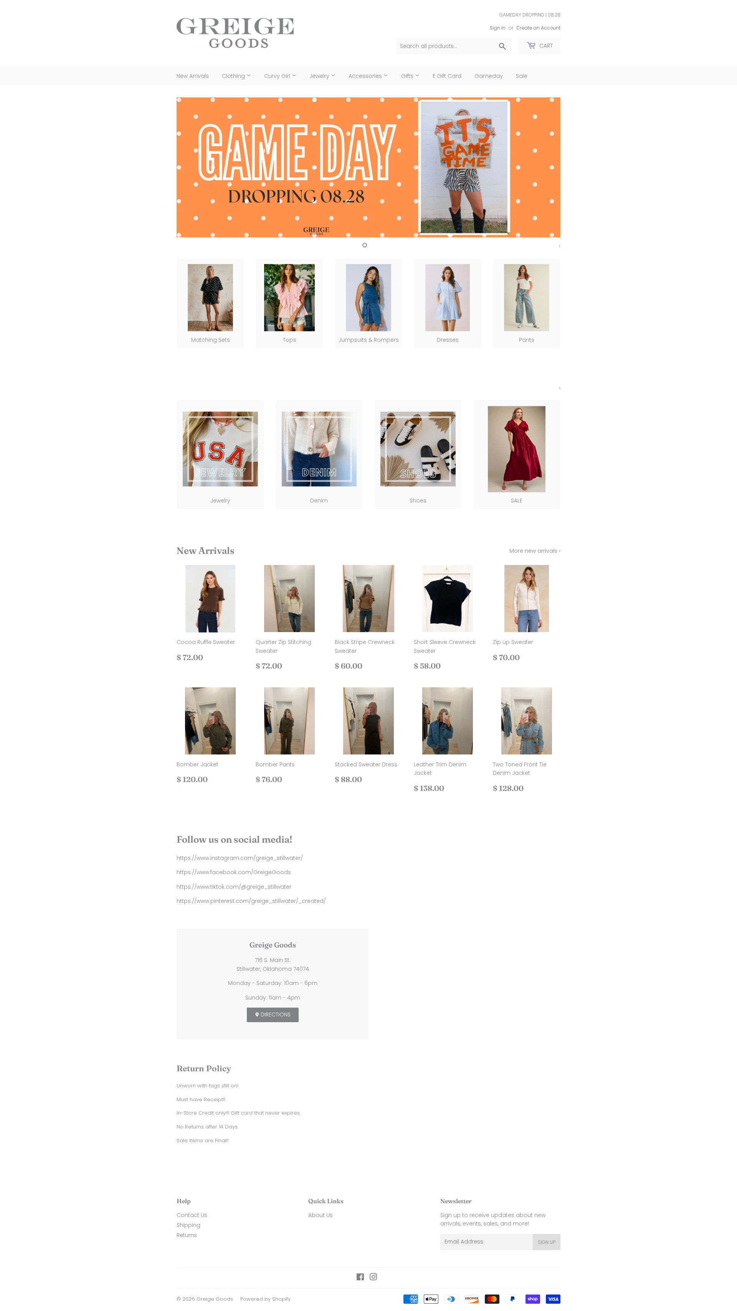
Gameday (488, 76)
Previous (193, 167)
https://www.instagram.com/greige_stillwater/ (240, 858)
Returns (187, 1235)
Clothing (234, 76)
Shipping (188, 1225)
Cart (545, 45)
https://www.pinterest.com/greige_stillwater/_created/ (251, 901)
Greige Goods (215, 1299)
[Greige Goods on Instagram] (373, 1278)
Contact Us (192, 1215)
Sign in (498, 28)
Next (544, 167)
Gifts (408, 76)
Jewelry (320, 76)
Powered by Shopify (265, 1299)
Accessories (366, 76)
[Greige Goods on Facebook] (360, 1278)
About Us (320, 1215)
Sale (521, 76)
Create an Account (538, 28)
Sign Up (546, 1242)
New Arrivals (193, 76)
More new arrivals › (534, 551)
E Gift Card (447, 76)
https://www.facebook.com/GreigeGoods (234, 872)
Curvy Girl (278, 76)
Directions (275, 1014)
